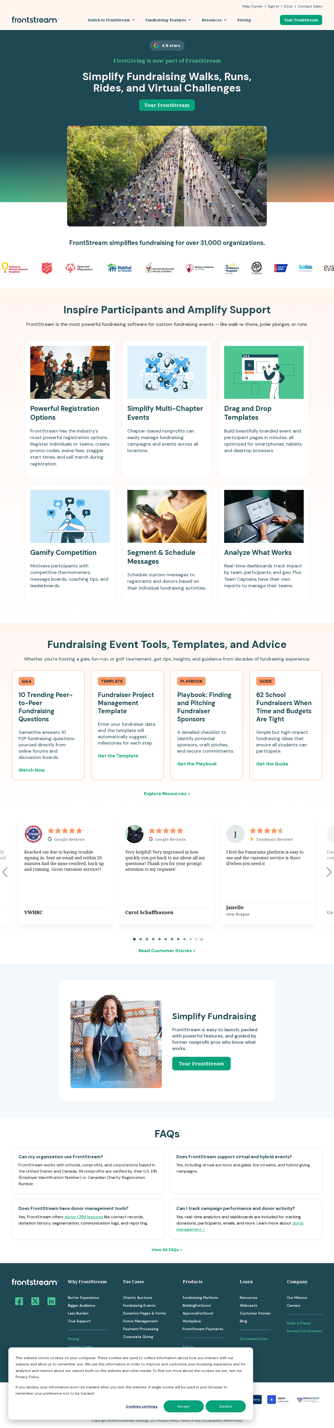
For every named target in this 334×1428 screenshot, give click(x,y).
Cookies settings (142, 1406)
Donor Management (140, 1321)
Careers (293, 1305)
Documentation (253, 1338)
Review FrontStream (304, 1331)
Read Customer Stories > (167, 950)
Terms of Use (190, 1421)
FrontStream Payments (203, 1329)
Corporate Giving (138, 1336)
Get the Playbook (197, 764)
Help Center (252, 6)
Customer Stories (255, 1313)
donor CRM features (83, 1217)
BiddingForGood (197, 1305)
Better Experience (83, 1297)
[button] (111, 19)
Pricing (73, 1338)
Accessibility (212, 1421)
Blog (243, 1321)
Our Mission (297, 1297)
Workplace (192, 1321)
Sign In (273, 6)
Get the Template (118, 756)
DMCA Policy (233, 1421)
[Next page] (329, 872)
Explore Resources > (167, 793)
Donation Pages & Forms (144, 1313)
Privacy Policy (168, 1421)
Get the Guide (272, 764)
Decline (225, 1406)
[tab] (134, 939)
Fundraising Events (139, 1305)
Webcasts (248, 1305)
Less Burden (78, 1313)
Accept (183, 1406)
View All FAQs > (167, 1249)
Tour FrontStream (301, 19)
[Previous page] (5, 872)
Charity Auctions (137, 1297)
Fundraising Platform (200, 1297)
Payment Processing (140, 1329)
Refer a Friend (299, 1323)
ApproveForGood (198, 1313)
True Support (79, 1321)
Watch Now (32, 770)
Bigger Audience (81, 1305)
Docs (288, 6)
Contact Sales (80, 1346)
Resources (249, 1297)
